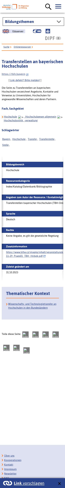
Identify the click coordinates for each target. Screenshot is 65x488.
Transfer (32, 139)
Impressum (10, 469)
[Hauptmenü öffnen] (58, 7)
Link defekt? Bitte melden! (25, 80)
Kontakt (8, 464)
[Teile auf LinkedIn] (6, 348)
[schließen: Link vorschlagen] (59, 484)
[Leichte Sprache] (47, 31)
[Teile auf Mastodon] (25, 334)
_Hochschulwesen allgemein (40, 116)
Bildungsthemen (19, 21)
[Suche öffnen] (48, 7)
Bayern (6, 139)
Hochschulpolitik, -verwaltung (21, 120)
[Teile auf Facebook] (35, 334)
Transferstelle (46, 139)
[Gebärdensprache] (37, 31)
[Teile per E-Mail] (16, 348)
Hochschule (10, 116)
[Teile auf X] (45, 334)
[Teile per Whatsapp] (56, 334)
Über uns (9, 455)
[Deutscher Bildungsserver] (15, 6)
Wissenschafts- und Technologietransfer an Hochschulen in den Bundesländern (32, 305)
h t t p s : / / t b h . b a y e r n (13, 74)
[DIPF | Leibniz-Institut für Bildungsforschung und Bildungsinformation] (53, 38)
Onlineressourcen (22, 47)
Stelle (5, 144)
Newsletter (10, 473)
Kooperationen (12, 460)
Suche (6, 47)
